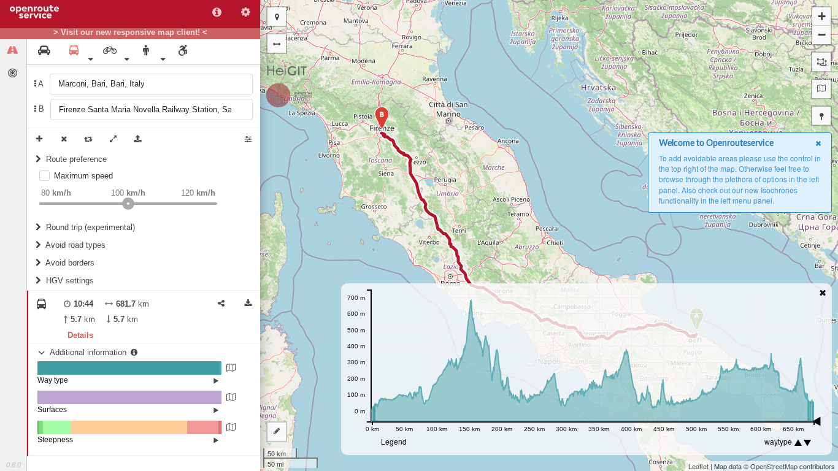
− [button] (822, 34)
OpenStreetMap (774, 466)
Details (80, 335)
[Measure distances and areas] (276, 432)
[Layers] (821, 89)
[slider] (128, 203)
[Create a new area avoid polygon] (821, 62)
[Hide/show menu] (276, 43)
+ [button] (822, 16)
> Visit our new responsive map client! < (130, 32)
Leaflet (698, 466)
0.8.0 (13, 465)
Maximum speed (83, 175)
